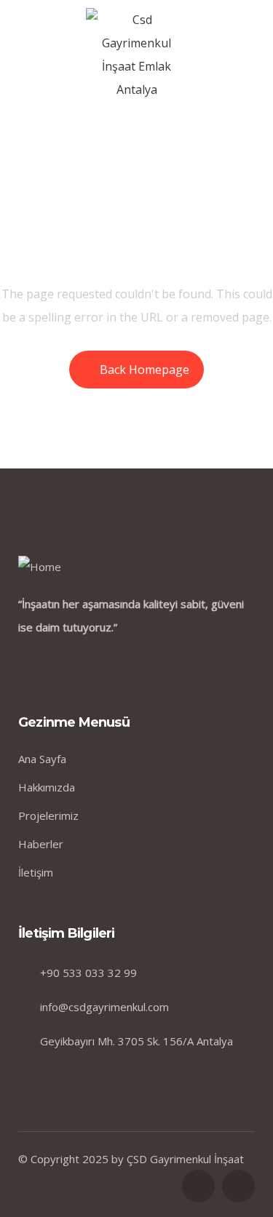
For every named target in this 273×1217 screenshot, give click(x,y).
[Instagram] (238, 1186)
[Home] (39, 567)
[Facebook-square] (198, 1186)
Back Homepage (144, 370)
